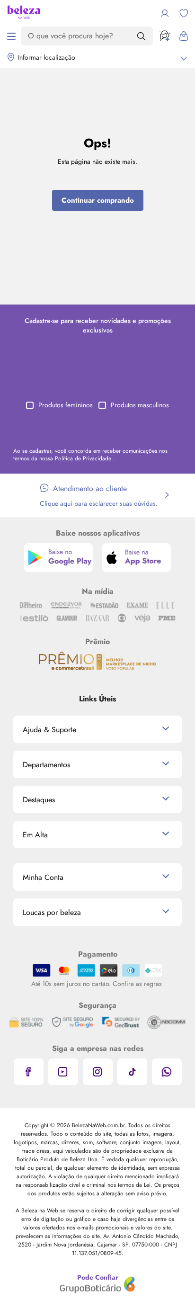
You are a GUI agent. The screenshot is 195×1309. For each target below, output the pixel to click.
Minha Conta (43, 877)
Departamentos (46, 764)
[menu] (11, 36)
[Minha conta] (164, 13)
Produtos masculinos (140, 405)
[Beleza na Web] (24, 13)
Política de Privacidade (84, 458)
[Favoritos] (183, 13)
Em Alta (35, 834)
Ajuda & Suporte (49, 729)
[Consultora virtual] (164, 36)
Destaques (39, 799)
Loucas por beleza (52, 912)
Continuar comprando (98, 200)
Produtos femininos (65, 405)
